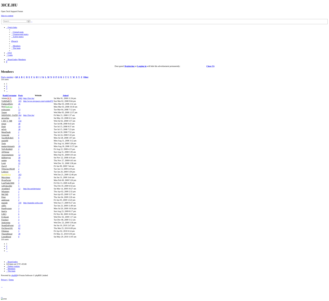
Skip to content (7, 16)
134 (19, 121)
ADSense (5, 152)
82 (19, 160)
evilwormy (5, 110)
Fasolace (4, 220)
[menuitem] (17, 32)
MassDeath (6, 132)
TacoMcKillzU (7, 138)
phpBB (14, 275)
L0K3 (3, 214)
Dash (3, 126)
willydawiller (6, 186)
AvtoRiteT (5, 189)
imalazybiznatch (8, 146)
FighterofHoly (7, 104)
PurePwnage (6, 208)
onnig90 (4, 141)
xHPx (3, 206)
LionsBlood (6, 237)
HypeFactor (6, 180)
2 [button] (6, 86)
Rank (5, 95)
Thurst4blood (6, 234)
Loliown (4, 172)
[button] (7, 91)
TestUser (8, 107)
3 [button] (6, 88)
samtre (4, 160)
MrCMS (4, 194)
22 (19, 163)
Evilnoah (5, 217)
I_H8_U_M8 (6, 121)
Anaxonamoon (7, 155)
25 (19, 177)
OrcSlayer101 (7, 228)
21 (19, 112)
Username (12, 95)
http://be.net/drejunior (32, 189)
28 (19, 129)
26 (19, 146)
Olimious (5, 231)
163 (19, 174)
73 (19, 110)
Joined (65, 95)
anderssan (5, 200)
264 (19, 115)
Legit (3, 163)
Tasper (4, 112)
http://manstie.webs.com (33, 203)
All (16, 77)
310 (19, 203)
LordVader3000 (7, 183)
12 (19, 155)
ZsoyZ (4, 166)
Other (85, 77)
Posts (20, 95)
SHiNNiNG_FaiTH (9, 115)
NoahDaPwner (7, 225)
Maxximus (5, 177)
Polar (3, 197)
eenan (3, 124)
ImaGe (4, 211)
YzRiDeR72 (6, 101)
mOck (3, 129)
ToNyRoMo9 (6, 149)
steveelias (5, 118)
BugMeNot (6, 174)
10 (19, 126)
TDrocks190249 (8, 169)
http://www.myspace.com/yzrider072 (38, 101)
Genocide (5, 135)
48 (19, 124)
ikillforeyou (6, 158)
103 (19, 101)
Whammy (5, 191)
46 (19, 104)
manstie (4, 203)
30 (19, 158)
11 (19, 118)
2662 (20, 98)
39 (19, 234)
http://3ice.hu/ (28, 98)
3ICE (9, 98)
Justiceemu (5, 223)
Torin (3, 143)
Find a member (7, 77)
